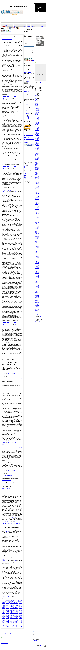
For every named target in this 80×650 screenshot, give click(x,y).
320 (7, 613)
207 (6, 607)
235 (21, 608)
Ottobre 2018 (37, 236)
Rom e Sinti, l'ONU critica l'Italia (6, 480)
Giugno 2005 (37, 103)
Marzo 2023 (36, 280)
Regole (36, 98)
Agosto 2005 (37, 105)
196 (12, 606)
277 (14, 610)
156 (2, 604)
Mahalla (3, 35)
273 (8, 610)
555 (21, 624)
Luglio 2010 (36, 154)
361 (19, 614)
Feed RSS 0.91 (38, 61)
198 (15, 606)
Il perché (25, 178)
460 (2, 620)
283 (21, 610)
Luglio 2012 (36, 174)
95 (6, 601)
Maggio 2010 (37, 152)
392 (17, 616)
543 (6, 624)
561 (8, 625)
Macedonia (3, 97)
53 (8, 599)
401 (8, 617)
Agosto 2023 (37, 284)
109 (3, 602)
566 (15, 625)
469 (14, 620)
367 (6, 615)
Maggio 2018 (37, 232)
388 (12, 616)
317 (3, 613)
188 (2, 606)
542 (4, 624)
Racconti (24, 26)
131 (11, 603)
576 (7, 626)
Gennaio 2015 (37, 199)
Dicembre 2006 (37, 118)
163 (11, 604)
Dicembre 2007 (37, 128)
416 (7, 618)
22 (20, 598)
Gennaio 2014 (37, 189)
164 (12, 604)
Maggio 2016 (37, 212)
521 (19, 623)
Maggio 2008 (37, 132)
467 (11, 620)
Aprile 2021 (36, 261)
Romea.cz (25, 133)
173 (3, 605)
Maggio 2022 (37, 272)
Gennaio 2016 (37, 209)
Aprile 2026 (36, 311)
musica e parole (26, 167)
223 (6, 608)
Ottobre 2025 (37, 306)
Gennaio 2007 (37, 119)
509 (3, 623)
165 (14, 604)
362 (20, 614)
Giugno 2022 (37, 273)
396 (2, 617)
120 (17, 602)
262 (15, 609)
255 (6, 609)
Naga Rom (25, 140)
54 (9, 599)
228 (12, 608)
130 (10, 603)
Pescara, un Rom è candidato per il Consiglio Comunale (10, 517)
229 (14, 608)
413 (3, 618)
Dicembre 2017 (37, 228)
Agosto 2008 (37, 135)
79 (12, 600)
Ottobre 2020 (37, 256)
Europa (36, 93)
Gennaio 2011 (37, 159)
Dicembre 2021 (37, 268)
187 (21, 605)
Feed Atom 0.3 (38, 62)
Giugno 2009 (37, 143)
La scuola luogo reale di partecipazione (7, 484)
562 (10, 625)
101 (12, 601)
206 (4, 607)
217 (19, 607)
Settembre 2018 (37, 235)
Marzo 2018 (36, 230)
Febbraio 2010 (37, 150)
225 (8, 608)
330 (20, 613)
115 (11, 602)
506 (20, 622)
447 (6, 619)
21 (19, 598)
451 (11, 619)
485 (14, 621)
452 (12, 619)
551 (16, 624)
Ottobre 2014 (37, 196)
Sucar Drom (4, 472)
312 (17, 612)
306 (10, 612)
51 (6, 599)
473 (19, 620)
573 (3, 626)
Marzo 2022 (36, 270)
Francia (3, 167)
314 (20, 612)
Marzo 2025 (36, 300)
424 (17, 618)
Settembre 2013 (37, 185)
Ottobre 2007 (37, 126)
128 (7, 603)
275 (11, 610)
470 (15, 620)
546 (10, 624)
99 (10, 601)
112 (7, 602)
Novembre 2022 (37, 277)
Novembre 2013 (37, 187)
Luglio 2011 (36, 164)
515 (11, 623)
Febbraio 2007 (37, 120)
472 (17, 620)
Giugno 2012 (37, 173)
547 (11, 624)
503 (16, 622)
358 (15, 614)
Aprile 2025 (36, 301)
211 (11, 607)
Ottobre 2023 (37, 286)
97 (8, 601)
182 (15, 605)
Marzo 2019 (36, 240)
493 (3, 622)
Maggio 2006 (37, 112)
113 (8, 602)
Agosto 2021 (37, 264)
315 (21, 612)
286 (4, 611)
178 (10, 605)
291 (11, 611)
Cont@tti (41, 26)
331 (21, 613)
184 (17, 605)
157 (3, 604)
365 (3, 615)
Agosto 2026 (37, 314)
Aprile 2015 (36, 201)
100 (11, 601)
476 (2, 621)
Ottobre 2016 (37, 216)
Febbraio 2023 (37, 279)
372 (12, 615)
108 (2, 602)
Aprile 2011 (36, 161)
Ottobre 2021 (37, 266)
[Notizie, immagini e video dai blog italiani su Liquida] (36, 632)
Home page (2, 645)
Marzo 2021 (36, 260)
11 (10, 598)
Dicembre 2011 (37, 168)
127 (6, 603)
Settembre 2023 (37, 285)
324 (12, 613)
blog (16, 472)
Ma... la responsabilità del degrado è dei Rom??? (9, 323)
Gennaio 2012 (37, 169)
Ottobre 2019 (37, 246)
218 (20, 607)
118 (14, 602)
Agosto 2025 (37, 304)
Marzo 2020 (36, 250)
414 (4, 618)
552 (17, 624)
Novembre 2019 (37, 247)
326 (15, 613)
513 (8, 623)
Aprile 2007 (36, 121)
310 (15, 612)
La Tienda (2, 25)
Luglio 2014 (36, 194)
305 (8, 612)
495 (6, 622)
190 (4, 606)
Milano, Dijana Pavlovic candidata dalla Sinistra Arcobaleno (10, 503)
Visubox (25, 175)
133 (14, 603)
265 (19, 609)
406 (15, 617)
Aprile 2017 (36, 221)
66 (20, 599)
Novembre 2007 (37, 127)
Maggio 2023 (37, 282)
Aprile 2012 (36, 171)
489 (19, 621)
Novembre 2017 (37, 227)
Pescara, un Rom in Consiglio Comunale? (8, 493)
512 (7, 623)
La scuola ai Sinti (4, 512)
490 (20, 621)
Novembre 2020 (37, 257)
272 (7, 610)
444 (2, 619)
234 (20, 608)
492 (2, 622)
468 (12, 620)
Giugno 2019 (37, 243)
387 (11, 616)
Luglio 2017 (36, 224)
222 (4, 608)
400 (7, 617)
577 (8, 626)
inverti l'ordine (9, 35)
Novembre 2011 (37, 167)
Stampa (15, 96)
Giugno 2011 (37, 163)
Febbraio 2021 (37, 259)
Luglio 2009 (36, 144)
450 (10, 619)
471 (16, 620)
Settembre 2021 (37, 265)
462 (4, 620)
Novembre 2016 (37, 217)
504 (17, 622)
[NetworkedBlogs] (29, 144)
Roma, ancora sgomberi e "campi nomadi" (8, 507)
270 (4, 610)
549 (14, 624)
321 (8, 613)
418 (10, 618)
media (25, 166)
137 (19, 603)
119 (16, 602)
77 (10, 600)
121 (18, 602)
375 (16, 615)
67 (21, 599)
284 (2, 611)
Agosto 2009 (37, 145)
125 (3, 603)
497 (8, 622)
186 (20, 605)
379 (21, 615)
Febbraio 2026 (37, 309)
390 (15, 616)
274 (10, 610)
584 (17, 626)
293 (14, 611)
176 (7, 605)
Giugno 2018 (37, 233)
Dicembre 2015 (37, 208)
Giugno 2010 (37, 153)
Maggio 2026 (37, 312)
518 (15, 623)
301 (3, 612)
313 (19, 612)
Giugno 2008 (37, 133)
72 (5, 600)
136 (17, 603)
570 (20, 625)
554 (20, 624)
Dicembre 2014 (37, 198)
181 (14, 605)
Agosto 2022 (37, 274)
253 (3, 609)
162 (10, 604)
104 (16, 601)
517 (13, 623)
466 (10, 620)
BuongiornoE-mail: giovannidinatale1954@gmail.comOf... (40, 322)
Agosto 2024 (37, 294)
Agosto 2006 (37, 115)
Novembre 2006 (37, 117)
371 (11, 615)
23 (21, 598)
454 (15, 619)
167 (16, 604)
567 (16, 625)
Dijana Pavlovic (6, 531)
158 (4, 604)
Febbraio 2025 (37, 299)
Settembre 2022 (37, 275)
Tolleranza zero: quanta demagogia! (7, 475)
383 (6, 616)
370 (10, 615)
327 (16, 613)
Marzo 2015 (36, 200)
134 (15, 603)
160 (7, 604)
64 (18, 599)
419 (11, 618)
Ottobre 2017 (37, 226)
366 (4, 615)
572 (2, 626)
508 (2, 623)
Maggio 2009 (37, 142)
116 (12, 602)
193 (8, 606)
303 (6, 612)
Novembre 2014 (37, 197)
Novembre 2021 (37, 267)
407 (16, 617)
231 (16, 608)
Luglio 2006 (36, 114)
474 (20, 620)
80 (13, 600)
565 (14, 625)
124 (2, 603)
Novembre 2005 (37, 107)
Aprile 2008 (36, 131)
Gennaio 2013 (37, 179)
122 (20, 602)
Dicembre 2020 (37, 258)
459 (21, 619)
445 (3, 619)
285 (3, 611)
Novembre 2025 (37, 307)
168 (17, 604)
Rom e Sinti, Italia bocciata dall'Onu (7, 488)
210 (10, 607)
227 (11, 608)
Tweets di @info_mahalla (4, 643)
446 (4, 619)
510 (4, 623)
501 (14, 622)
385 (8, 616)
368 (7, 615)
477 (3, 621)
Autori (25, 177)
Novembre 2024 (37, 297)
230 (15, 608)
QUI (38, 8)
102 (14, 601)
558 (4, 625)
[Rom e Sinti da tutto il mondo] (35, 635)
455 (16, 619)
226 (10, 608)
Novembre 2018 (37, 237)
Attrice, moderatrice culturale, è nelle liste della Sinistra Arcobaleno (11, 523)
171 (21, 604)
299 (21, 611)
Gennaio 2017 (37, 219)
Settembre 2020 (37, 255)
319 (6, 613)
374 (15, 615)
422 (15, 618)
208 (7, 607)
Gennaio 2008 (37, 129)
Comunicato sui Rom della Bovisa (7, 39)
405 (14, 617)
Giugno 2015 (37, 203)
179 (11, 605)
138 (20, 603)
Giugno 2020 (37, 253)
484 (12, 621)
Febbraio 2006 (37, 110)
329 (19, 613)
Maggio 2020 (37, 252)
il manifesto (15, 193)
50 (5, 599)
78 (11, 600)
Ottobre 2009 (37, 146)
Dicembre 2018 (37, 238)
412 (2, 618)
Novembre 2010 (37, 157)
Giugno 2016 (37, 213)
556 (2, 625)
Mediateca (28, 25)
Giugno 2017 (37, 223)
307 (11, 612)
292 (12, 611)
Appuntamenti (28, 110)
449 (8, 619)
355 (11, 614)
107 (20, 601)
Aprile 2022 (36, 271)
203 (21, 606)
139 (21, 603)
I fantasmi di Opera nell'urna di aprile (7, 190)
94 (5, 601)
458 (20, 619)
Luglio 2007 (36, 124)
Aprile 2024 (36, 291)
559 (6, 625)
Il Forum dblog (26, 173)
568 (17, 625)
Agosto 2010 (37, 155)
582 (15, 626)
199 (16, 606)
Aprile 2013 (36, 181)
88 (20, 600)
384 (7, 616)
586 (20, 626)
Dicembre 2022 (37, 278)
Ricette (32, 26)
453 (14, 619)
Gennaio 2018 (37, 229)
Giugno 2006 (37, 113)
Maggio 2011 (37, 162)
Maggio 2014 (37, 192)
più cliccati (40, 316)
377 (19, 615)
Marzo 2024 (36, 290)
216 (17, 607)
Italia (15, 191)
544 (7, 624)
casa (15, 168)
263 (16, 609)
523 (21, 623)
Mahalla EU (37, 25)
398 (4, 617)
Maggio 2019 (37, 242)
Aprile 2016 (36, 211)
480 (7, 621)
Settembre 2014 (37, 195)
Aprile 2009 (36, 141)
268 (2, 610)
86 (18, 600)
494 (4, 622)
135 (16, 603)
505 (19, 622)
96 (7, 601)
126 (4, 603)
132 (12, 603)
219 (21, 607)
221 (3, 608)
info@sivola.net (26, 91)
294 (15, 611)
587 (21, 626)
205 (3, 607)
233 (19, 608)
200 (17, 606)
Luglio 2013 (36, 184)
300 (2, 612)
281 (19, 610)
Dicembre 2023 (37, 288)
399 (6, 617)
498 (10, 622)
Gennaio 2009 (37, 139)
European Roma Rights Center (29, 139)
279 (16, 610)
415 (6, 618)
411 (21, 617)
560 (7, 625)
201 (19, 606)
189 (3, 606)
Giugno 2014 (37, 193)
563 (11, 625)
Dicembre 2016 (37, 218)
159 (6, 604)
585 (19, 626)
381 (3, 616)
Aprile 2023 (36, 281)
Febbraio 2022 (37, 269)
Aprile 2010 (36, 151)
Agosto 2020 (37, 254)
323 (11, 613)
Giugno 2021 (37, 263)
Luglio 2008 (36, 134)
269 (3, 610)
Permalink (4, 96)
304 (7, 612)
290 (10, 611)
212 (12, 607)
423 (16, 618)
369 (8, 615)
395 (21, 616)
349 (3, 614)
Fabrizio (4, 98)
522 (20, 623)
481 (8, 621)
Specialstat (35, 640)
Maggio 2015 (37, 202)
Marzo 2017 (36, 220)
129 (8, 603)
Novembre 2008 (37, 137)
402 (10, 617)
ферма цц (36, 318)
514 (10, 623)
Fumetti (15, 26)
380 (2, 616)
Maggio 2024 (37, 292)
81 (14, 600)
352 (7, 614)
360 (17, 614)
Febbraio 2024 (37, 289)
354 (10, 614)
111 (6, 602)
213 (13, 607)
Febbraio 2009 (37, 140)
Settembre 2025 (37, 305)
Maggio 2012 (37, 172)
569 (19, 625)
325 (14, 613)
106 (19, 601)
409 (19, 617)
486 (15, 621)
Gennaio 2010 (37, 149)
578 (10, 626)
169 (19, 604)
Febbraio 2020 (37, 249)
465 (8, 620)
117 (13, 602)
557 (3, 625)
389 (14, 616)
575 (6, 626)
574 (4, 626)
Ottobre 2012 (37, 176)
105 (18, 601)
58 (13, 599)
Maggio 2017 (37, 222)
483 (11, 621)
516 (12, 623)
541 (3, 624)
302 (4, 612)
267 (21, 609)
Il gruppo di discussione (8, 25)
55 (10, 599)
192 (7, 606)
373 (14, 615)
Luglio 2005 (36, 104)
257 (8, 609)
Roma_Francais (20, 170)
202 (20, 606)
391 (16, 616)
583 (16, 626)
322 (10, 613)
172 (2, 605)
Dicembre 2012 (37, 178)
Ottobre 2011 (37, 166)
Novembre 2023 (37, 287)
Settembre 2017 (37, 225)
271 (6, 610)
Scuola (6, 26)
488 (17, 621)
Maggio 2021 (37, 262)
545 (8, 624)
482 (10, 621)
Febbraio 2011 (37, 160)
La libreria (24, 25)
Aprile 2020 (36, 251)
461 (3, 620)
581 (14, 626)
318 (4, 613)
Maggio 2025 (37, 302)
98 (9, 601)
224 (7, 608)
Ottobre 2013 (37, 186)
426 (20, 618)
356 (12, 614)
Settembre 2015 (37, 205)
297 (19, 611)
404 (12, 617)
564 (12, 625)
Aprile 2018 (36, 231)
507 (21, 622)
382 (4, 616)
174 (4, 605)
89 (21, 600)
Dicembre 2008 (37, 138)
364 (2, 615)
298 (20, 611)
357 (14, 614)
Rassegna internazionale (17, 25)
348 (2, 614)
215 (16, 607)
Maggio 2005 (37, 102)
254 (4, 609)
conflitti (36, 92)
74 (7, 600)
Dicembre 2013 (37, 188)
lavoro (16, 98)
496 (7, 622)
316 (2, 613)
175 (6, 605)
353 (8, 614)
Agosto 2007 (37, 125)
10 (9, 598)
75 (8, 600)
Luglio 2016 (36, 214)
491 (21, 621)
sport (35, 100)
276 (12, 610)
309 (14, 612)
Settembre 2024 (37, 295)
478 (4, 621)
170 (20, 604)
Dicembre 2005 (37, 108)
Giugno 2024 (37, 293)
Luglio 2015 (36, 204)
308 (12, 612)
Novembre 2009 (37, 147)
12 (11, 598)
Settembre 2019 (37, 245)
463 (6, 620)
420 (12, 618)
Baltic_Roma (20, 447)
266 (20, 609)
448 (7, 619)
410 (20, 617)
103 (15, 601)
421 (14, 618)
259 (11, 609)
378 (20, 615)
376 (17, 615)
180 (12, 605)
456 (17, 619)
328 (17, 613)
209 (8, 607)
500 (12, 622)
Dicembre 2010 (37, 158)
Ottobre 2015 (37, 206)
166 (15, 604)
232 (17, 608)
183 (16, 605)
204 (2, 607)
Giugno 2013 (37, 183)
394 (20, 616)
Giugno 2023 (37, 283)
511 (6, 623)
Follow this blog (29, 145)
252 (2, 609)
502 (15, 622)
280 (17, 610)
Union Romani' (26, 137)
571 (21, 625)
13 (12, 598)
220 (2, 608)
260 (12, 609)
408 (17, 617)
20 (18, 598)
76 (9, 600)
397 (3, 617)
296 (17, 611)
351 (6, 614)
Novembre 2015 (37, 207)
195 (11, 606)
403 (11, 617)
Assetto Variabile (42, 25)
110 (4, 602)
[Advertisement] (23, 19)
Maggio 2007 (37, 122)
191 (6, 606)
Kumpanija (25, 165)
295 (16, 611)
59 (14, 599)
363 (21, 614)
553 (19, 624)
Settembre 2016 (37, 215)
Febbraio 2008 (37, 130)
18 (16, 598)
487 (16, 621)
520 (17, 623)
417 (8, 618)
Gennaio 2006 (37, 109)
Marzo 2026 (36, 310)
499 (11, 622)
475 (21, 620)
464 (7, 620)
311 (16, 612)
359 (16, 614)
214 (15, 607)
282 (20, 610)
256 (7, 609)
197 (14, 606)
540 (2, 624)
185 (19, 605)
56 (11, 599)
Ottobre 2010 (37, 156)
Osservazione (26, 142)
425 (19, 618)
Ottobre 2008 (37, 136)
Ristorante (28, 26)
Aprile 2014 (36, 191)
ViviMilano (14, 525)
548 (12, 624)
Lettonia (3, 444)
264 (17, 609)
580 (12, 626)
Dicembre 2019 (37, 248)
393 (19, 616)
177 (8, 605)
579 (11, 626)
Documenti (32, 25)
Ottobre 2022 (37, 276)
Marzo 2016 (36, 210)
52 (7, 599)
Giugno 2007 (37, 123)
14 (13, 598)
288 (7, 611)
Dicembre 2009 (37, 148)
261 (14, 609)
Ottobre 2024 (37, 296)
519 (16, 623)
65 (19, 599)
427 (21, 618)
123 (21, 602)
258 (10, 609)
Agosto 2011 (36, 165)
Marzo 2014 (36, 190)
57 (12, 599)
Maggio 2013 (37, 182)
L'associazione (3, 22)
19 (17, 598)
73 (6, 600)
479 (6, 621)
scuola (36, 99)
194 (10, 606)
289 (8, 611)
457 (19, 619)
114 (9, 602)
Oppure (8, 96)
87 (19, 600)
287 (6, 611)
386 (10, 616)
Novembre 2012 (37, 177)
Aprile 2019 (36, 241)
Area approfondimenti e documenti (29, 107)
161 (8, 604)
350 (4, 614)
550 (15, 624)
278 (15, 610)
